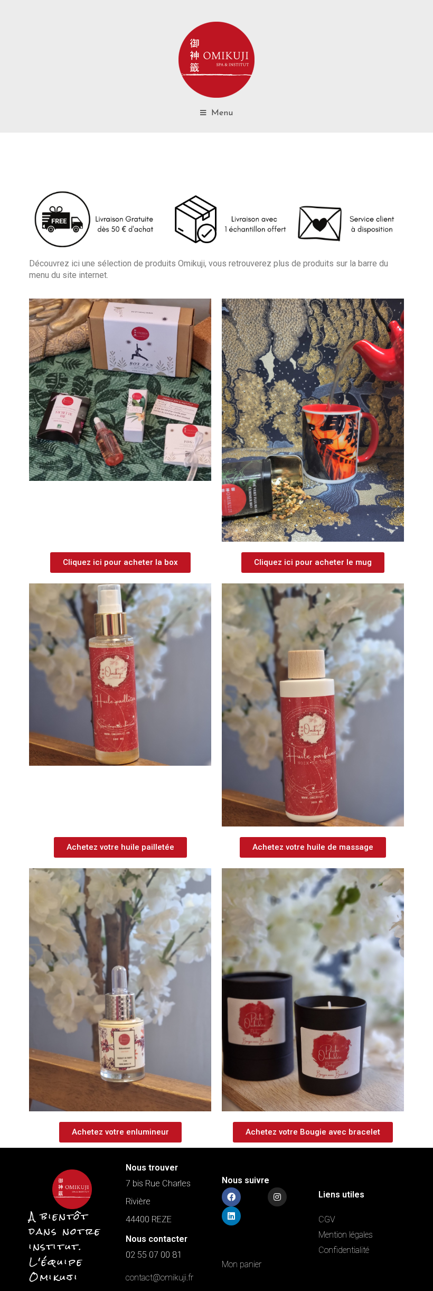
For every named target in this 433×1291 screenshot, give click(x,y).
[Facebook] (231, 1196)
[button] (120, 562)
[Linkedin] (231, 1215)
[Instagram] (277, 1196)
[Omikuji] (216, 60)
